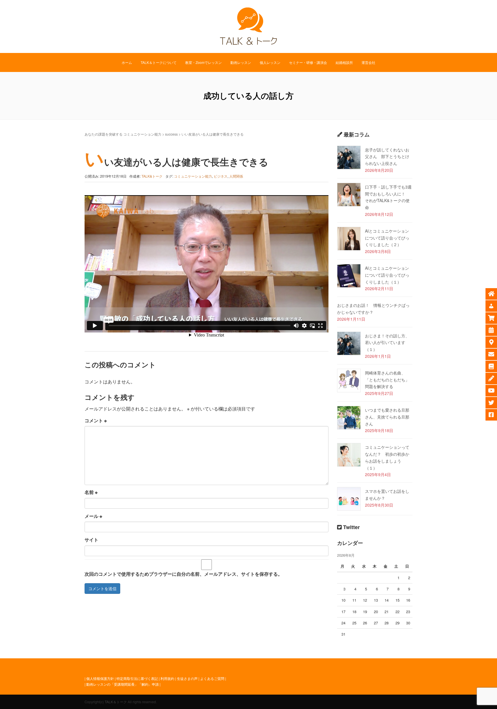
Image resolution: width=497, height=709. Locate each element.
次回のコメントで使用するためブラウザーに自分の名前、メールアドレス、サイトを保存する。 (183, 574)
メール (93, 516)
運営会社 (368, 62)
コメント (96, 420)
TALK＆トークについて (159, 62)
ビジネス (221, 176)
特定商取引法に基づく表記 (137, 678)
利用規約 (167, 678)
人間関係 (236, 176)
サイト (91, 539)
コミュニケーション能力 (193, 176)
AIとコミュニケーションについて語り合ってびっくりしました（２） (387, 238)
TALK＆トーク (116, 701)
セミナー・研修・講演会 (308, 62)
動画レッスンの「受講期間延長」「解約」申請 (122, 684)
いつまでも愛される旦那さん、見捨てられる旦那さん (387, 417)
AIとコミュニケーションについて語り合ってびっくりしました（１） (387, 275)
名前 (91, 492)
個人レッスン (270, 62)
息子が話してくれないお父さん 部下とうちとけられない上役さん (387, 156)
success (171, 134)
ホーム (127, 62)
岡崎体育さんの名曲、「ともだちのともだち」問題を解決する (387, 379)
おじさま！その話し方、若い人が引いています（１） (387, 342)
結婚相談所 (344, 62)
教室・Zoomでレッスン (203, 62)
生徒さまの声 (187, 678)
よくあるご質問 (212, 678)
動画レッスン (240, 62)
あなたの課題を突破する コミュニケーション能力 (123, 134)
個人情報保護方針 (100, 678)
